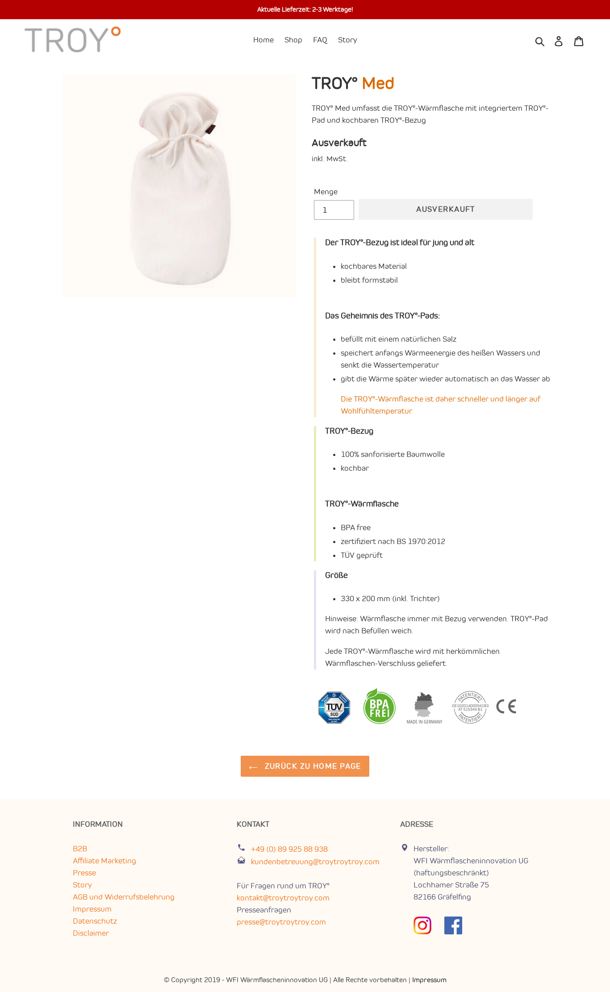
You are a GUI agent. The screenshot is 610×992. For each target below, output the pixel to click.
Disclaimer (91, 933)
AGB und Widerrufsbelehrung (124, 896)
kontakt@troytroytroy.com (283, 897)
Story (82, 884)
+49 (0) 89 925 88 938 (288, 849)
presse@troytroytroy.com (281, 921)
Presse (84, 872)
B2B (80, 848)
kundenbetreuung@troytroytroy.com (315, 861)
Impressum (92, 908)
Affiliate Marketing (104, 860)
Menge (326, 191)
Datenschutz (95, 921)
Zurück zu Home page (311, 766)
